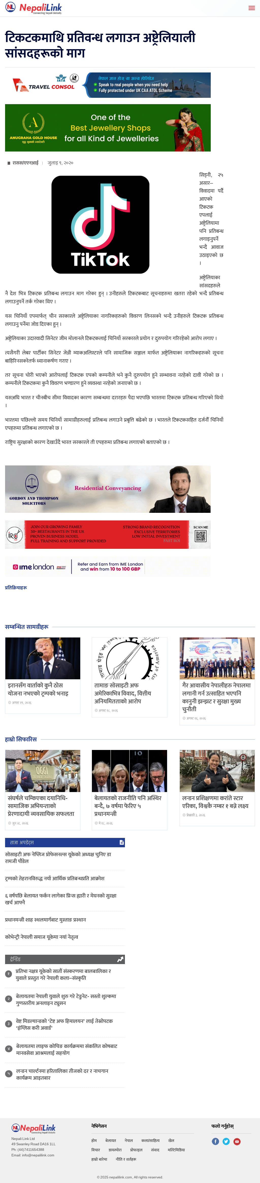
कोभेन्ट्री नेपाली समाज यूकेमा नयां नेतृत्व (41, 937)
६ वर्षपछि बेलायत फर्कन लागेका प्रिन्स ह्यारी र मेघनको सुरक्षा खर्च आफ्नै (60, 899)
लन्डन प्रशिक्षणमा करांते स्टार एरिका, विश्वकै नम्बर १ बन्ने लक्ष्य (215, 802)
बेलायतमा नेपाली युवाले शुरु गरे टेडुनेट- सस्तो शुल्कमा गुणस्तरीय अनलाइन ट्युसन (66, 1000)
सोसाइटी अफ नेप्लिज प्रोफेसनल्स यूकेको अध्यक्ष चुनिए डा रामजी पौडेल (58, 858)
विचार (95, 1150)
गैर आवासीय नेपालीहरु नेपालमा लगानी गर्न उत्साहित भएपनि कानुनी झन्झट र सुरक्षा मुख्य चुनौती (216, 698)
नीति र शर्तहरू (126, 1159)
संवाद (155, 1150)
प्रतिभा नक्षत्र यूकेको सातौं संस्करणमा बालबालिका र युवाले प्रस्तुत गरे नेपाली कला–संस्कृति (63, 975)
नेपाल (129, 1140)
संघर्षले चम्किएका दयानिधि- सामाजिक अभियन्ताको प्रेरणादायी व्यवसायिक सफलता (41, 806)
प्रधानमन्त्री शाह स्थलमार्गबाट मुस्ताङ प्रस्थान (45, 919)
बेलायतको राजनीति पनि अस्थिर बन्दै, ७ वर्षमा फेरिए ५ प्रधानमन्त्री (127, 806)
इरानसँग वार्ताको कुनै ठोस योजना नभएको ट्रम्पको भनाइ (38, 690)
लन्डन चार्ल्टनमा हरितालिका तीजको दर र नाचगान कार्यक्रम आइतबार (62, 1074)
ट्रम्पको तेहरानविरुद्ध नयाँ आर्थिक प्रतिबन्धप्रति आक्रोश (54, 878)
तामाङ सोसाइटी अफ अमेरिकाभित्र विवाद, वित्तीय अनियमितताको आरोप (122, 693)
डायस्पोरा (115, 1150)
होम (94, 1140)
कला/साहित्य (150, 1140)
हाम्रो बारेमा (99, 1159)
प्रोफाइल (136, 1150)
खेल (171, 1140)
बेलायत (110, 1140)
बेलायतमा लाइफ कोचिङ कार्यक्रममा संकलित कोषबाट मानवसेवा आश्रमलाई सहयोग (66, 1050)
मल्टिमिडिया (176, 1150)
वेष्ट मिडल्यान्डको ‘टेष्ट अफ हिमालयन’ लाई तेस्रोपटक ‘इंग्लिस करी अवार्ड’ (64, 1024)
